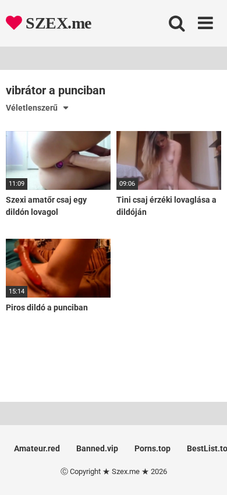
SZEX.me (56, 23)
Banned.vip (97, 448)
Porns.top (152, 448)
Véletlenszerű (32, 107)
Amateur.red (37, 448)
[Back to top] (205, 471)
